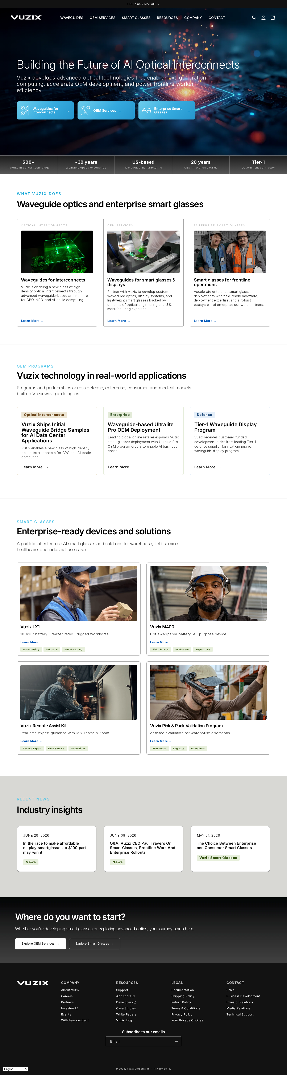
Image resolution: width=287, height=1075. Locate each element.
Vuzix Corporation (138, 1068)
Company (193, 17)
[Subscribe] (176, 1041)
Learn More (35, 467)
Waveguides (71, 17)
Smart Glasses (136, 17)
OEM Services (102, 17)
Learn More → (32, 320)
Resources (167, 17)
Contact (217, 17)
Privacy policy (162, 1068)
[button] (254, 17)
